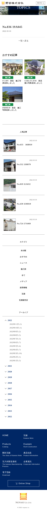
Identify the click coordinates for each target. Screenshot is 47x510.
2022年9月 (14, 331)
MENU (39, 3)
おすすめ (23, 257)
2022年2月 (14, 357)
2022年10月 (14, 328)
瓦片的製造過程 (12, 463)
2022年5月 (14, 346)
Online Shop (24, 483)
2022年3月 (14, 353)
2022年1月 (14, 361)
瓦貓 (29, 436)
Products (6, 445)
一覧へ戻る (23, 41)
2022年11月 (14, 324)
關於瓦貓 (12, 454)
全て (23, 275)
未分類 (23, 250)
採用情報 (23, 288)
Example (30, 445)
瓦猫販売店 (23, 300)
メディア (23, 281)
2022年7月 (14, 339)
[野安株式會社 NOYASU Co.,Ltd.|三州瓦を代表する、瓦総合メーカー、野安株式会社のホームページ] (13, 3)
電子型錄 (6, 473)
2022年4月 (14, 350)
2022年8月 (14, 335)
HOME (5, 435)
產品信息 (31, 454)
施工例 (23, 269)
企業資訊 (32, 462)
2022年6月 (14, 342)
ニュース (23, 263)
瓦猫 (23, 294)
